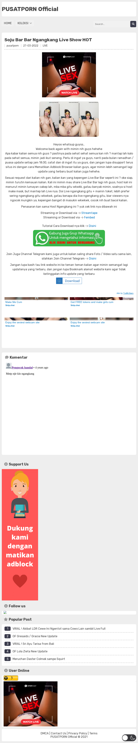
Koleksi (23, 23)
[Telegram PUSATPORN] (5, 613)
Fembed (89, 217)
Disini (92, 226)
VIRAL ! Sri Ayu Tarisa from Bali (33, 644)
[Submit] (133, 24)
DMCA (45, 733)
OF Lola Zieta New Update (30, 651)
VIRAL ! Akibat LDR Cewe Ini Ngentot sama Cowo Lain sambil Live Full (59, 628)
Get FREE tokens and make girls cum (92, 302)
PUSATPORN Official (63, 736)
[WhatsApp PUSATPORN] (69, 238)
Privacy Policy (77, 733)
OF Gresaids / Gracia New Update (35, 636)
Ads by (125, 293)
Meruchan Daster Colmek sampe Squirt (39, 659)
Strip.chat (10, 305)
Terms (93, 733)
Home (8, 23)
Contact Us (58, 733)
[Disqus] (69, 406)
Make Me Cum (13, 302)
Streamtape (89, 213)
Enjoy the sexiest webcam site (22, 322)
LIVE (45, 45)
